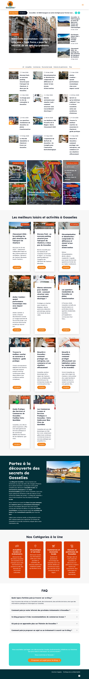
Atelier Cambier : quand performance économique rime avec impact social (74, 81)
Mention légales (57, 672)
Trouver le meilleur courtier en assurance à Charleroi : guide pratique (19, 356)
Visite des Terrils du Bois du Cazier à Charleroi (17, 200)
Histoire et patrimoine (60, 67)
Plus (70, 67)
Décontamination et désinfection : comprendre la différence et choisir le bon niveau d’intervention (50, 81)
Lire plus (17, 267)
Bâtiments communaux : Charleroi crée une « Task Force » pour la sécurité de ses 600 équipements (30, 42)
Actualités (15, 34)
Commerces (37, 67)
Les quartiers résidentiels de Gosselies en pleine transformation (25, 125)
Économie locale (47, 67)
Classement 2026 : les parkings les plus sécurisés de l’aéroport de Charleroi (20, 238)
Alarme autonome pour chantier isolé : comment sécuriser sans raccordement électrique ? (49, 104)
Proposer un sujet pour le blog (44, 660)
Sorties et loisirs (18, 163)
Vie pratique (25, 224)
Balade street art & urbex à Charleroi (42, 193)
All (23, 67)
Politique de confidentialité (71, 672)
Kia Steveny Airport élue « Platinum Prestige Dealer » (47, 13)
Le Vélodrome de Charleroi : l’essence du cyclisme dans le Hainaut (70, 175)
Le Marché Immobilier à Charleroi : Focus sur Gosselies (24, 143)
